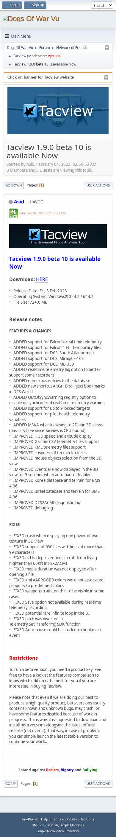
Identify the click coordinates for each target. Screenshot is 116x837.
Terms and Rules (64, 819)
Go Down (13, 185)
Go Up (10, 783)
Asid (19, 201)
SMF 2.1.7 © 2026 (45, 825)
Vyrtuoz (54, 55)
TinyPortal (29, 819)
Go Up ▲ (88, 819)
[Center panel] (106, 48)
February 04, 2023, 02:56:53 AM (42, 213)
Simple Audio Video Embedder (58, 831)
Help (44, 819)
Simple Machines (72, 825)
